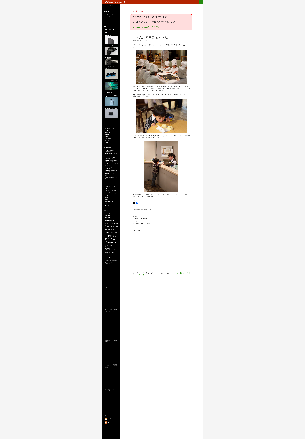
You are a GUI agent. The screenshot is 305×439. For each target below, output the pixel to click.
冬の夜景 (107, 195)
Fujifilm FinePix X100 (109, 222)
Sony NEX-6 (108, 217)
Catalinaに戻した (108, 140)
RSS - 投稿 (109, 418)
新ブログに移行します (109, 125)
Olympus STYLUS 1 (108, 245)
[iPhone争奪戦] (111, 61)
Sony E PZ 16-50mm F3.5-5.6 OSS (111, 236)
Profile (195, 1)
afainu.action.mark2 (115, 2)
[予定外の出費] (111, 39)
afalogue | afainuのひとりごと (146, 27)
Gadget (106, 16)
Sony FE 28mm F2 (108, 248)
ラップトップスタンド (109, 130)
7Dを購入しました (109, 173)
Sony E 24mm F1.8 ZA (109, 229)
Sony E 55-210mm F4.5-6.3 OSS (112, 223)
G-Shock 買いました (109, 136)
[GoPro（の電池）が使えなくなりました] (111, 73)
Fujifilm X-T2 (108, 225)
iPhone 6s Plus (107, 246)
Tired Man (107, 205)
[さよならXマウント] (111, 50)
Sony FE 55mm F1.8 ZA (109, 241)
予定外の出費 (108, 35)
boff (107, 168)
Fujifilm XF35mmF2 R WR (110, 243)
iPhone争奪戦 (108, 57)
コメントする (144, 40)
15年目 (106, 199)
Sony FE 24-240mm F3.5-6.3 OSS (111, 232)
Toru (115, 177)
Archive (182, 1)
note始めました (108, 92)
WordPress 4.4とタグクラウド (111, 160)
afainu (115, 173)
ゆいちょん (108, 161)
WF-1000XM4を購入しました (111, 108)
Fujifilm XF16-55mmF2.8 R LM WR (110, 249)
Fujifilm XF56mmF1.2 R (109, 235)
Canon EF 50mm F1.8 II (138, 209)
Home (177, 1)
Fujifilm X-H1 (107, 228)
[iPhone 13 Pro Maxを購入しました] (111, 101)
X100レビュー (108, 188)
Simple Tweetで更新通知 (110, 170)
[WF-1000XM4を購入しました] (111, 113)
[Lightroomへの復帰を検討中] (111, 85)
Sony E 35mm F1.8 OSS (109, 238)
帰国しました (108, 32)
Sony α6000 (108, 213)
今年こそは (107, 126)
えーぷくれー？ (108, 203)
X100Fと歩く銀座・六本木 (110, 186)
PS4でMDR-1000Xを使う (110, 150)
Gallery (188, 1)
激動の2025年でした (109, 29)
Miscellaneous (108, 19)
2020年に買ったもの (109, 128)
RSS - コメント (110, 422)
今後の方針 (107, 132)
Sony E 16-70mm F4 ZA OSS (111, 220)
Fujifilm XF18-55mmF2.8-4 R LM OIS (112, 231)
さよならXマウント (109, 45)
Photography (135, 35)
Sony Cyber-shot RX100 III (110, 233)
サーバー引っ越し (108, 134)
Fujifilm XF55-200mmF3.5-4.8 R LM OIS (111, 251)
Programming (108, 18)
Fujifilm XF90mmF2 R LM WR (110, 242)
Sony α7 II (107, 215)
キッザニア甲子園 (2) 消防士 (140, 217)
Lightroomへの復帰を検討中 (111, 81)
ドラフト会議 (108, 197)
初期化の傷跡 (108, 138)
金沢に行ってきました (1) (110, 194)
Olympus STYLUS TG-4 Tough (109, 252)
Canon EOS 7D (147, 209)
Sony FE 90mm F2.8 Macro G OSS (112, 226)
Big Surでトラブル (109, 142)
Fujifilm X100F (108, 219)
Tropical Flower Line (109, 201)
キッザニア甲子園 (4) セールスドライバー (143, 222)
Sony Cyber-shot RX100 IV (110, 239)
